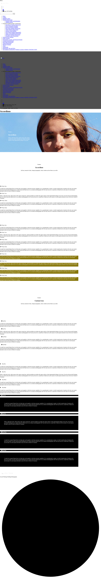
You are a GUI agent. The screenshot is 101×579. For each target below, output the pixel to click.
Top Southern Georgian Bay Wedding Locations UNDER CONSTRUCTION (20, 49)
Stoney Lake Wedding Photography (13, 33)
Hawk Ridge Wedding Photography (13, 32)
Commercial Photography (8, 41)
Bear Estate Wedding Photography (12, 28)
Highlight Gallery (6, 18)
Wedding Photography (8, 19)
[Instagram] (3, 8)
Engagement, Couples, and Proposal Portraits (12, 39)
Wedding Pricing (9, 22)
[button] (39, 186)
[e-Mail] (3, 10)
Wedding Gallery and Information (12, 21)
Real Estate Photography (8, 42)
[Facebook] (3, 6)
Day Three (4, 200)
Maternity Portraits (7, 44)
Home (4, 16)
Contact (4, 17)
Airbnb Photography (7, 43)
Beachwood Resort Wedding (11, 27)
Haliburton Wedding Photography (12, 34)
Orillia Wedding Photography (11, 29)
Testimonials (5, 47)
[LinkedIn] (3, 7)
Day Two (4, 193)
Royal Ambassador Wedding (11, 26)
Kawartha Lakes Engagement (11, 36)
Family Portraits (6, 38)
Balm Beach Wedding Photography (13, 24)
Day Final (4, 207)
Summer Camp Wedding (10, 31)
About (4, 45)
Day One (4, 186)
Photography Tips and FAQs (9, 48)
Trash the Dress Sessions (8, 37)
